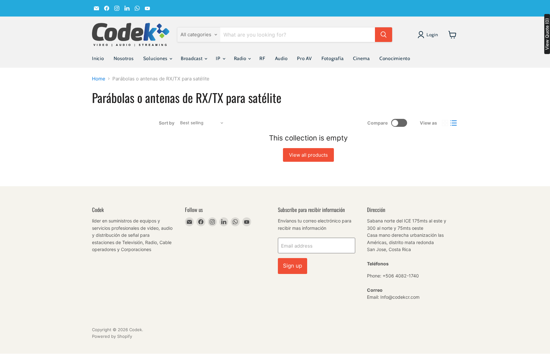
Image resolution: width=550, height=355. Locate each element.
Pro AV (304, 58)
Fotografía (332, 58)
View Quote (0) (547, 34)
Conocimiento (394, 58)
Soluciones (156, 58)
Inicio (98, 58)
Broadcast (192, 58)
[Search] (383, 34)
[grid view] (445, 123)
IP (219, 58)
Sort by (166, 123)
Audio (281, 58)
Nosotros (124, 58)
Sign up (292, 266)
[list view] (453, 123)
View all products (308, 155)
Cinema (361, 58)
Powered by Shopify (112, 336)
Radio (241, 58)
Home (98, 78)
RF (262, 58)
